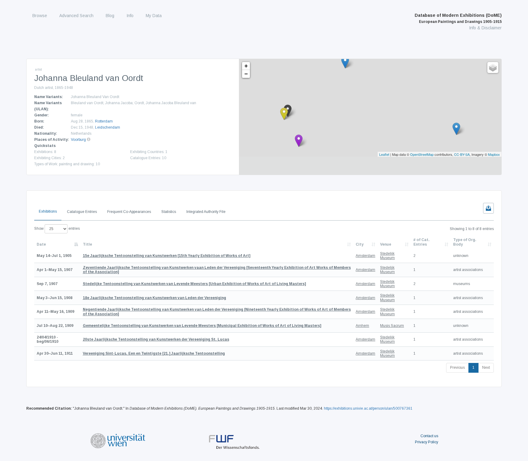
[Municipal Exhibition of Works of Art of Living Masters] (202, 326)
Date (41, 244)
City (360, 244)
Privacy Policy (426, 442)
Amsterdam (365, 256)
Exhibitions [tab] (48, 211)
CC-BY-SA (462, 154)
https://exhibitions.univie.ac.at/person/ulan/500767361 (368, 408)
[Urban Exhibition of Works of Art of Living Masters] (194, 284)
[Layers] (492, 67)
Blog (110, 15)
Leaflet (384, 154)
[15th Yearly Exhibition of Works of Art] (166, 256)
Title (87, 244)
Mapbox (494, 154)
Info (130, 15)
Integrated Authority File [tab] (206, 212)
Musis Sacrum (392, 326)
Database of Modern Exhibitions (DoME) (458, 18)
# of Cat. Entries (421, 242)
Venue (385, 244)
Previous (457, 367)
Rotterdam (104, 121)
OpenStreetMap (422, 154)
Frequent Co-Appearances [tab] (129, 212)
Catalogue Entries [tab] (82, 212)
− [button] (246, 74)
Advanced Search (76, 15)
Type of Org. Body (464, 242)
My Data (154, 15)
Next (486, 367)
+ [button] (246, 66)
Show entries (57, 228)
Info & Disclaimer (485, 27)
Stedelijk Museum (387, 255)
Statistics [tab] (168, 212)
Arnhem (362, 326)
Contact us (429, 436)
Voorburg (78, 139)
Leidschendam (107, 127)
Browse (39, 15)
